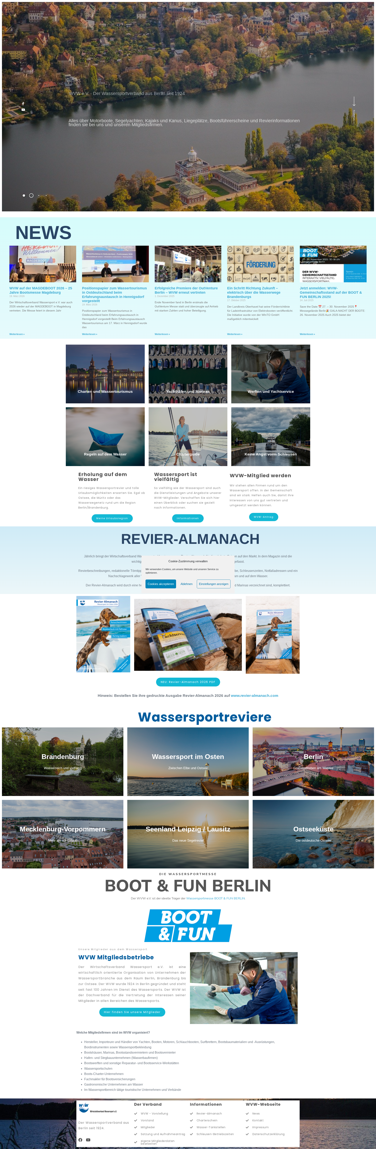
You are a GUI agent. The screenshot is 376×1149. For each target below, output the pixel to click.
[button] (194, 988)
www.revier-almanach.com (254, 696)
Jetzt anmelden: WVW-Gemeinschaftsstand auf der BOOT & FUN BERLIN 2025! (331, 292)
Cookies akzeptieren (161, 584)
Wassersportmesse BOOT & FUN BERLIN (215, 898)
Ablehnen (187, 584)
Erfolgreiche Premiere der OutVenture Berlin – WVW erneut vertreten (186, 290)
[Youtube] (88, 1140)
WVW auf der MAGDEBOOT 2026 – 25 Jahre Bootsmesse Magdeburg (40, 290)
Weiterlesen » (17, 334)
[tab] (24, 195)
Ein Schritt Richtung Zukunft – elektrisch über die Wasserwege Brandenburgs (253, 292)
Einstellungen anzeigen (213, 584)
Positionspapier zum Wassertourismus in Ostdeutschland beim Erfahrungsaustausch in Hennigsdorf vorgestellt (114, 294)
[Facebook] (80, 1140)
